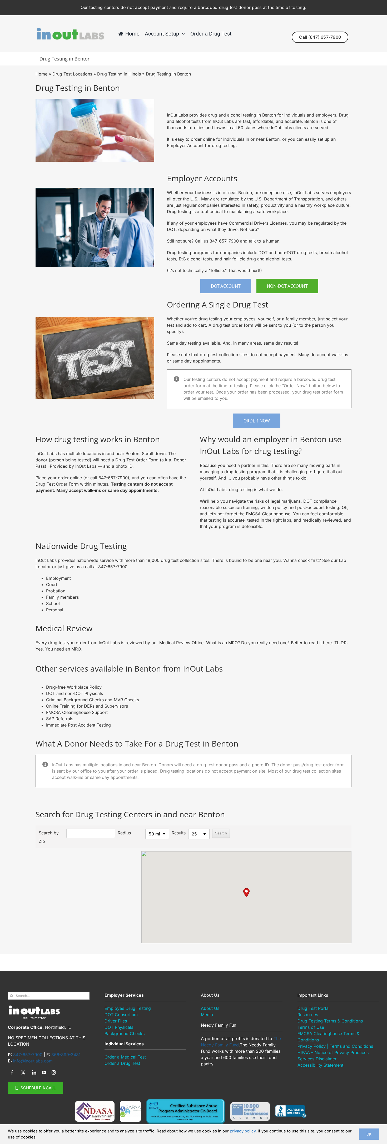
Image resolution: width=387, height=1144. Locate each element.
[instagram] (53, 1072)
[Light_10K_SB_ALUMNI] (250, 1104)
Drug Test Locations (72, 74)
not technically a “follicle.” (201, 270)
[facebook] (12, 1072)
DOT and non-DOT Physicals (74, 693)
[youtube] (44, 1072)
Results (179, 832)
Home (41, 74)
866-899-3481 (66, 1054)
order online (203, 139)
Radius (124, 832)
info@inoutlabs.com (33, 1061)
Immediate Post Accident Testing (78, 725)
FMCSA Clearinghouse (268, 513)
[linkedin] (34, 1072)
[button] (246, 892)
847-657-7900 (224, 241)
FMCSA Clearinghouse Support (77, 712)
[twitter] (23, 1072)
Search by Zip (49, 837)
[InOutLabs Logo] (70, 29)
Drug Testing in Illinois (119, 74)
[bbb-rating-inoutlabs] (291, 1107)
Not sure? (249, 229)
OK (368, 1134)
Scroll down (154, 453)
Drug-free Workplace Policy (74, 687)
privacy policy (243, 1130)
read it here (320, 642)
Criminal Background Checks (75, 699)
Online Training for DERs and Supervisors (87, 706)
